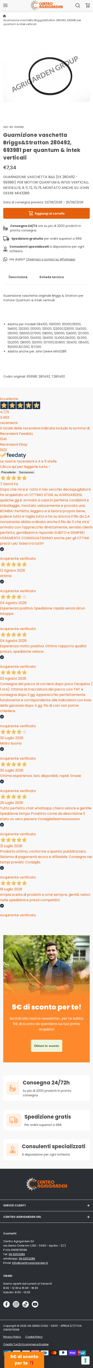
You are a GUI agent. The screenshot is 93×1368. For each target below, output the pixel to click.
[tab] (18, 277)
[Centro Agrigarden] (46, 5)
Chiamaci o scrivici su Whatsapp (50, 259)
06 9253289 (17, 1254)
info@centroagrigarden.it (30, 1263)
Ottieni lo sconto (46, 1046)
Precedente (8, 472)
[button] (87, 5)
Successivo (26, 472)
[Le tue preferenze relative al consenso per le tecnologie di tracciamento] (85, 1360)
